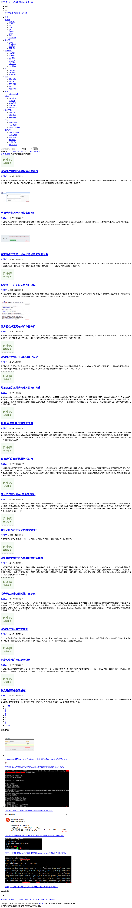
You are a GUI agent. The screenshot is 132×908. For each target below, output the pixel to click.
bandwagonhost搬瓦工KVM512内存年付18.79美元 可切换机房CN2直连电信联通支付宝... (36, 759)
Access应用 (13, 107)
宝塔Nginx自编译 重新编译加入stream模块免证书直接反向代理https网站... (31, 887)
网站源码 (12, 115)
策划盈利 (12, 84)
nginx (11, 33)
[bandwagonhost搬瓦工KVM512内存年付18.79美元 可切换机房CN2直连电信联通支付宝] (19, 755)
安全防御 (12, 38)
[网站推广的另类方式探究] (7, 624)
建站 (6, 69)
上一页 (7, 706)
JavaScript (12, 44)
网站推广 (12, 82)
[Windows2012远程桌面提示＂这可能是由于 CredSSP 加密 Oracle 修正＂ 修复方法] (36, 832)
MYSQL (12, 62)
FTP (10, 29)
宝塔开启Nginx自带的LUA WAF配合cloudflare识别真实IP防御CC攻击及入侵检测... (34, 767)
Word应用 (12, 103)
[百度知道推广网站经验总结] (7, 655)
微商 (10, 86)
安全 (26, 151)
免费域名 (12, 140)
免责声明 (51, 899)
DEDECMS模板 (14, 127)
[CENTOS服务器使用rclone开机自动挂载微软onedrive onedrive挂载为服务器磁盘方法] (23, 849)
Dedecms (12, 72)
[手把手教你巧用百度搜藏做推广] (15, 208)
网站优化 (12, 79)
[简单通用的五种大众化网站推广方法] (7, 383)
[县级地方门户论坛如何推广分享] (7, 280)
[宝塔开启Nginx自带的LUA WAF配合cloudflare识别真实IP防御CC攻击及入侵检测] (6, 763)
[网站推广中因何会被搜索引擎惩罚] (7, 166)
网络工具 (12, 112)
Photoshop (12, 105)
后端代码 (8, 51)
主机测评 (8, 130)
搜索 (35, 149)
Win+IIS (12, 22)
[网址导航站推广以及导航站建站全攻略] (7, 553)
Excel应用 (12, 98)
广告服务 (20, 899)
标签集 (7, 154)
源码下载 (8, 110)
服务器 (7, 20)
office (7, 96)
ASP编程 (12, 53)
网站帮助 (44, 899)
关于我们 (4, 899)
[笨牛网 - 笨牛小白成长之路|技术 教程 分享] (17, 2)
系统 (6, 91)
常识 (10, 35)
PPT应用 (12, 101)
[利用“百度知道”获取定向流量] (7, 418)
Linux (11, 23)
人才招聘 (36, 899)
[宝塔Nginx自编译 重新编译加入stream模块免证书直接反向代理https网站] (38, 883)
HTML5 (12, 46)
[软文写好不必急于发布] (7, 685)
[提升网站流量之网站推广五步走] (7, 589)
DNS (10, 25)
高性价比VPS (14, 132)
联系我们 (12, 899)
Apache (11, 31)
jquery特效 (12, 125)
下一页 (7, 725)
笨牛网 (41, 903)
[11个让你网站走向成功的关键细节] (7, 525)
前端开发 (8, 40)
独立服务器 (13, 145)
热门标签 (24, 13)
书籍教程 (12, 117)
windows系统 (13, 94)
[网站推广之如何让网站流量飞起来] (7, 352)
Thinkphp (12, 74)
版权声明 (28, 899)
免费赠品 (12, 142)
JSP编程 (12, 58)
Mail (10, 27)
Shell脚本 (12, 66)
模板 (6, 120)
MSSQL (12, 60)
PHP (14, 151)
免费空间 (12, 137)
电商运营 (12, 89)
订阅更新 (17, 13)
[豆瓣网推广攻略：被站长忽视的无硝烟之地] (15, 249)
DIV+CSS (12, 42)
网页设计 (12, 48)
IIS (31, 151)
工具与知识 (13, 135)
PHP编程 (12, 56)
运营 (6, 77)
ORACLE (12, 64)
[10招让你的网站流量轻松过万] (7, 454)
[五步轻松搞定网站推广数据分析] (15, 321)
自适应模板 (13, 122)
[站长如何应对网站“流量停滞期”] (7, 489)
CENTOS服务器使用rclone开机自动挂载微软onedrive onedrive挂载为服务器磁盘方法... (36, 853)
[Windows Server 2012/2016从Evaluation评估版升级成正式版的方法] (37, 807)
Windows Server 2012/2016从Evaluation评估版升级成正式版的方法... (29, 811)
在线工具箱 (9, 13)
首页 (6, 17)
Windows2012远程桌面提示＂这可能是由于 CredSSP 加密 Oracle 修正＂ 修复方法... (34, 836)
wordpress (12, 70)
